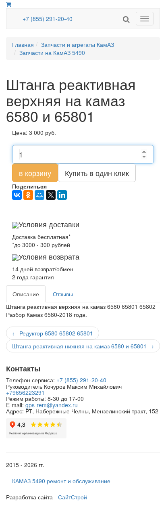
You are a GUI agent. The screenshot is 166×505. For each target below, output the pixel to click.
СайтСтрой (72, 497)
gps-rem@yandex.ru (51, 405)
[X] (51, 195)
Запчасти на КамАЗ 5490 (52, 52)
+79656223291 (25, 392)
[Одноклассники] (28, 195)
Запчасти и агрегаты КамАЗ (77, 44)
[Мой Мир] (39, 195)
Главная (23, 44)
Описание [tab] (25, 294)
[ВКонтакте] (17, 195)
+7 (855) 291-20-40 (48, 19)
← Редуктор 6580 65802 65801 (52, 333)
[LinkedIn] (62, 195)
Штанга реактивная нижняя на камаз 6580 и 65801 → (83, 346)
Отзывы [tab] (63, 294)
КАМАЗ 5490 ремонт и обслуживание (61, 481)
